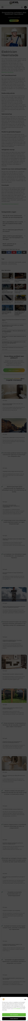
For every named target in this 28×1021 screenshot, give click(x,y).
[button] (25, 999)
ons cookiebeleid (16, 1008)
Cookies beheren (14, 1018)
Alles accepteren (14, 1014)
